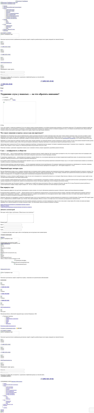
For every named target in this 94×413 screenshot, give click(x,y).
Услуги (7, 317)
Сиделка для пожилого (11, 18)
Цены (7, 321)
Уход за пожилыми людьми (12, 15)
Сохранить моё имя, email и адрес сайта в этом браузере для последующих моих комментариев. (24, 232)
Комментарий (4, 222)
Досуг (7, 22)
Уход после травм (10, 10)
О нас (7, 319)
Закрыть (2, 237)
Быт (7, 20)
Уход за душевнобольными (12, 13)
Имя (2, 224)
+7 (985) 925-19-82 (5, 54)
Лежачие (8, 12)
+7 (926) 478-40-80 (5, 293)
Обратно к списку (5, 205)
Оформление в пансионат (12, 318)
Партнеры (8, 26)
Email (2, 227)
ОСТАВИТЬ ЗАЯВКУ (6, 32)
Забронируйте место (5, 269)
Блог (7, 28)
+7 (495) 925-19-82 (5, 46)
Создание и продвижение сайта (8, 328)
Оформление (9, 25)
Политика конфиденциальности (8, 325)
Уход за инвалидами (10, 14)
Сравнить (5, 407)
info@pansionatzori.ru (6, 62)
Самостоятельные (10, 9)
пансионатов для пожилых (69, 138)
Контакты (8, 323)
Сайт (2, 229)
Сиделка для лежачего (11, 17)
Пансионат (8, 23)
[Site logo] (8, 2)
